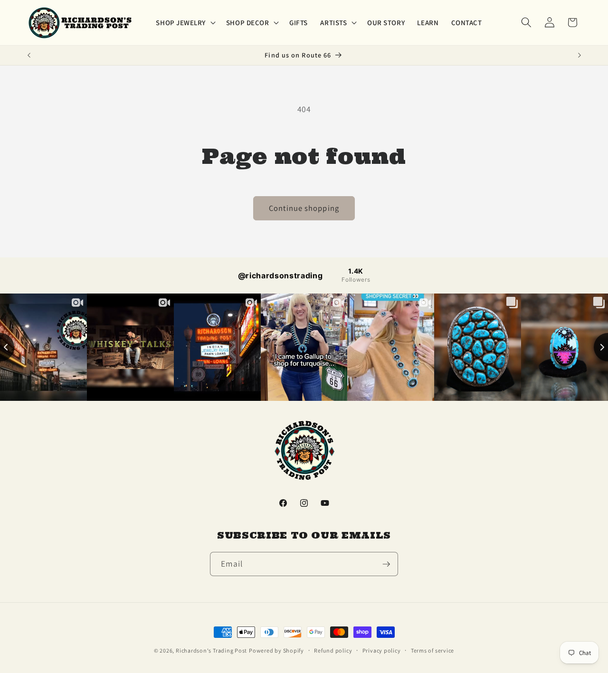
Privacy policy (381, 650)
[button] (184, 22)
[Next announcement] (579, 56)
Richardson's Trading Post (211, 650)
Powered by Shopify (276, 650)
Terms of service (432, 650)
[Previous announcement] (29, 56)
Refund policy (333, 650)
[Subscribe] (386, 564)
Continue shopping (304, 208)
